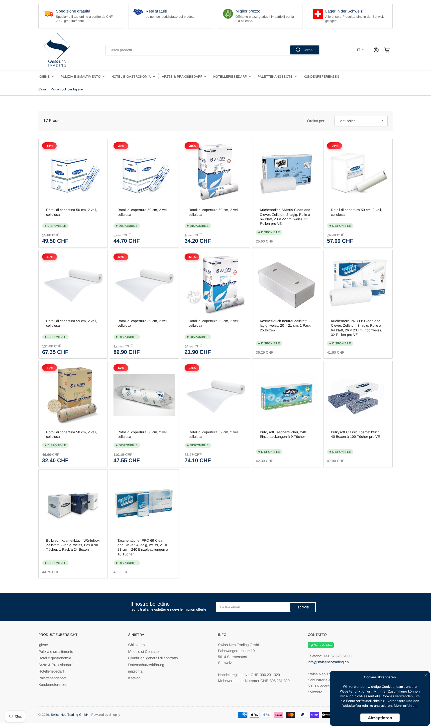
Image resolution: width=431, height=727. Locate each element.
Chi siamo (136, 645)
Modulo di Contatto (143, 651)
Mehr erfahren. (406, 706)
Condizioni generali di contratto (153, 658)
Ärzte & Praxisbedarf (182, 76)
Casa (42, 89)
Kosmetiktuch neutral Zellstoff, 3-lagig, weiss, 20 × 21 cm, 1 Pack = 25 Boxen (287, 325)
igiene (44, 76)
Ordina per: (316, 121)
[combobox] (213, 50)
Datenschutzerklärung (146, 665)
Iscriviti (303, 607)
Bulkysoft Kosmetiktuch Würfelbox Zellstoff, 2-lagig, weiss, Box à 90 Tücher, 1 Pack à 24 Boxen (73, 544)
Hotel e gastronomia (131, 76)
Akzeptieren (380, 717)
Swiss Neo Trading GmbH (69, 715)
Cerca (308, 50)
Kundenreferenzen (321, 76)
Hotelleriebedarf (230, 76)
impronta (135, 671)
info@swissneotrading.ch (328, 662)
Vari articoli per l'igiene (67, 89)
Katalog (134, 678)
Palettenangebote (275, 76)
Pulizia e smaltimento (81, 76)
